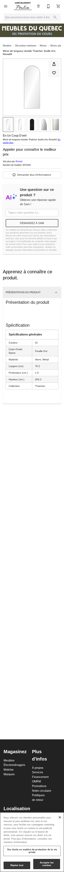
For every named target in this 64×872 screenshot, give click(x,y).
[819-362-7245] (48, 6)
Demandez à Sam (32, 223)
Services (37, 772)
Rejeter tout (16, 865)
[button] (5, 6)
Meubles (7, 45)
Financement (40, 776)
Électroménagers (14, 764)
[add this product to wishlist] (54, 73)
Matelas (9, 769)
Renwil (19, 161)
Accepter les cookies (47, 864)
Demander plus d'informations (34, 174)
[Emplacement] (38, 6)
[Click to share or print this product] (54, 64)
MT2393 (27, 165)
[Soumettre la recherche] (55, 17)
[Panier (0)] (58, 6)
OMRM (36, 781)
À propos (37, 767)
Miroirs (43, 45)
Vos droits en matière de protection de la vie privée (32, 851)
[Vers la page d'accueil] (23, 6)
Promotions (39, 786)
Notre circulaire (41, 790)
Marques (9, 774)
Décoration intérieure (25, 45)
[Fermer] (60, 817)
